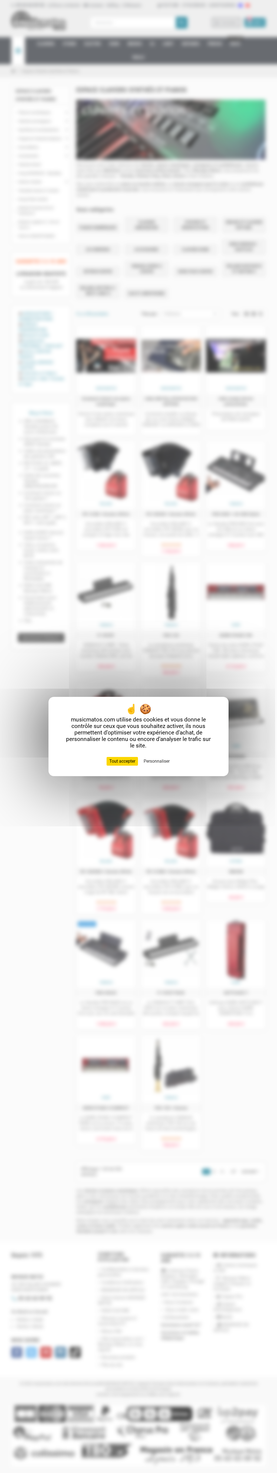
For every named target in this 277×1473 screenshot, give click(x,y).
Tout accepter (122, 761)
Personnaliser (157, 761)
